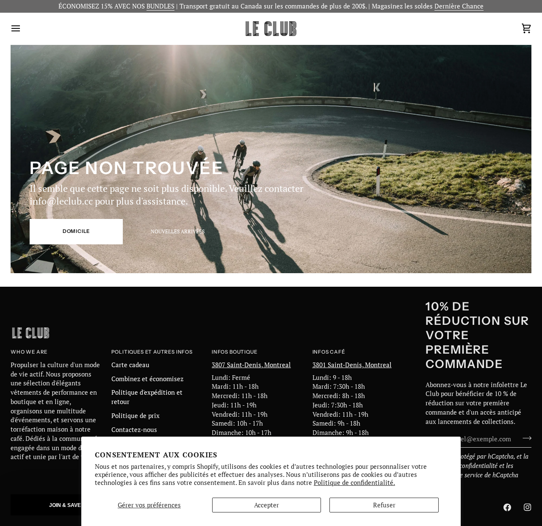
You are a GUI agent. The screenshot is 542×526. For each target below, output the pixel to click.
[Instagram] (527, 507)
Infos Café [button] (328, 352)
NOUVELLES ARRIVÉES (178, 231)
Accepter (266, 505)
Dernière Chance (459, 6)
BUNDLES (160, 6)
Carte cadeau (130, 365)
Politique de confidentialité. (354, 483)
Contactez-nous (134, 430)
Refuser (384, 505)
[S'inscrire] (524, 438)
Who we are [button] (29, 352)
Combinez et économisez (147, 379)
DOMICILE (76, 231)
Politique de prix (135, 416)
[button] (71, 504)
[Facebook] (507, 507)
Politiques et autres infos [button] (152, 352)
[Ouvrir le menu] (23, 28)
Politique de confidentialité (462, 466)
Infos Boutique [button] (234, 352)
